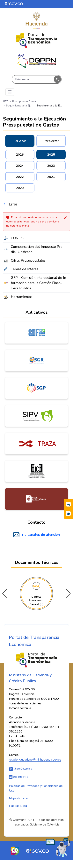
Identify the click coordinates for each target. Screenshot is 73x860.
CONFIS (17, 238)
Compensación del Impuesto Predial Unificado (37, 249)
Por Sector (51, 141)
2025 (51, 154)
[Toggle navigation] (9, 92)
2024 (20, 166)
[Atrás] (5, 204)
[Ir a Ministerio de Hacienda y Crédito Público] (36, 20)
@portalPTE (20, 777)
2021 (51, 177)
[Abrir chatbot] (58, 847)
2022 (20, 177)
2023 (51, 166)
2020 (20, 188)
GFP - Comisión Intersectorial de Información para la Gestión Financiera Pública (39, 283)
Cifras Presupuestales (28, 260)
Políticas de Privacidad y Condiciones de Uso (36, 788)
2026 (20, 154)
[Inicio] (36, 40)
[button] (68, 593)
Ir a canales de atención (40, 534)
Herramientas (21, 296)
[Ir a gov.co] (14, 4)
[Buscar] (57, 79)
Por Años (19, 141)
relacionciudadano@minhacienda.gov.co (35, 759)
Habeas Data (18, 806)
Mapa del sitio (18, 798)
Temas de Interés (24, 269)
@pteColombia (22, 769)
